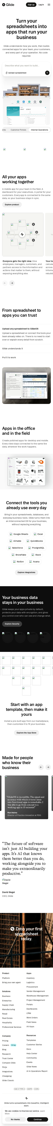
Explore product (12, 204)
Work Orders (32, 1018)
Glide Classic (8, 1080)
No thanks (15, 1119)
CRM (28, 1013)
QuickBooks (36, 541)
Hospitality (7, 1022)
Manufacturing (8, 1009)
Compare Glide (8, 1063)
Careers (5, 1045)
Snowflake (20, 554)
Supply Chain (8, 1005)
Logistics (30, 982)
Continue (38, 1119)
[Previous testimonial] (41, 767)
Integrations (7, 1071)
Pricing (5, 1041)
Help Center (31, 1053)
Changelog (7, 1076)
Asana (36, 561)
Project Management (35, 1000)
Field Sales (31, 1022)
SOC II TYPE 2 (19, 1089)
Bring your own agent (11, 982)
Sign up (31, 5)
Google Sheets (20, 534)
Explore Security (12, 624)
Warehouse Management (37, 996)
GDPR (29, 1089)
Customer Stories (34, 1044)
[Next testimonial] (48, 767)
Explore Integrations (26, 572)
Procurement (32, 987)
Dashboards (31, 1009)
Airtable (17, 541)
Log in (41, 5)
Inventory (30, 978)
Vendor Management (35, 991)
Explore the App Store (26, 733)
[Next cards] (12, 283)
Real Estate (7, 1018)
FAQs (4, 1067)
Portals (29, 1004)
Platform (6, 978)
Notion (20, 561)
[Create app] (47, 73)
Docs (28, 1049)
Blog (4, 1049)
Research (6, 1054)
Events (29, 1062)
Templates (31, 1040)
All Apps (30, 1026)
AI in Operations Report (36, 1071)
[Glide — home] (8, 4)
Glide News (31, 1067)
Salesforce (17, 548)
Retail (4, 1014)
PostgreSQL (38, 548)
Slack (38, 554)
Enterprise (6, 1001)
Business (6, 996)
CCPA (36, 1089)
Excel (40, 534)
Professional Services (11, 1027)
